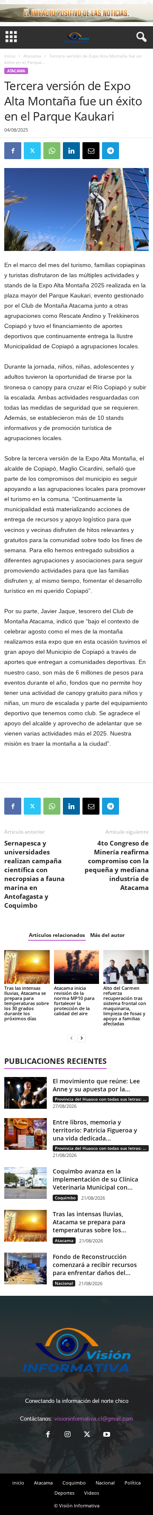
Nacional (64, 1283)
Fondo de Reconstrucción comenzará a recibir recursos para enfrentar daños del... (95, 1265)
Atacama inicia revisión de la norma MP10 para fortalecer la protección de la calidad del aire (74, 1000)
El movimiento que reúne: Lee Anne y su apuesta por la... (96, 1085)
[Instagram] (67, 1435)
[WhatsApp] (51, 150)
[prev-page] (71, 1037)
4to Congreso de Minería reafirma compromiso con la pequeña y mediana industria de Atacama (117, 865)
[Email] (90, 150)
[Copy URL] (130, 150)
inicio (18, 1482)
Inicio (9, 56)
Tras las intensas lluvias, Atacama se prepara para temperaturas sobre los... (89, 1222)
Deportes (64, 1493)
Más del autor (107, 935)
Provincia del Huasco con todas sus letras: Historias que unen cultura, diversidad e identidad (102, 1099)
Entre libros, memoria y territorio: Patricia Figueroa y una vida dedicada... (95, 1130)
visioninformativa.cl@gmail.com (93, 1419)
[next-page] (81, 1037)
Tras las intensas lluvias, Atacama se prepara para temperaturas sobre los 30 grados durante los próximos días (26, 1003)
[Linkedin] (71, 150)
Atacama (32, 56)
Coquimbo (65, 1198)
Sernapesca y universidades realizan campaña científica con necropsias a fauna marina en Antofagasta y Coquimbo (34, 874)
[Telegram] (110, 150)
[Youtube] (106, 1435)
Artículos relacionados (57, 935)
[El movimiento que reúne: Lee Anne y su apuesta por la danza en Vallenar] (25, 1093)
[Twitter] (32, 150)
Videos (91, 1493)
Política (133, 1482)
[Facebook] (12, 150)
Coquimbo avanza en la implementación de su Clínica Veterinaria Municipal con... (95, 1179)
